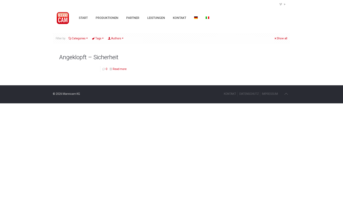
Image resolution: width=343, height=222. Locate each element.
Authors (116, 38)
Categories (79, 38)
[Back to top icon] (286, 94)
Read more (120, 69)
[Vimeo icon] (280, 4)
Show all (282, 38)
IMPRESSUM (270, 93)
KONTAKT (230, 93)
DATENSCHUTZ (249, 93)
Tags (98, 38)
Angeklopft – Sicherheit (89, 57)
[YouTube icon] (284, 4)
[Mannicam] (63, 18)
